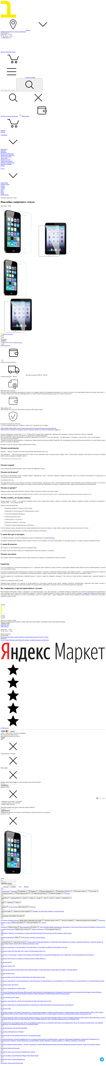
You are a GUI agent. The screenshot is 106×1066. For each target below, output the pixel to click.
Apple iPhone (4, 183)
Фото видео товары (6, 156)
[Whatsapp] (63, 50)
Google (3, 189)
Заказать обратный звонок (8, 52)
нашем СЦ (87, 593)
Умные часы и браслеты (7, 155)
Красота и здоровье (6, 164)
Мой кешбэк (25, 116)
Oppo (2, 193)
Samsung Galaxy (5, 184)
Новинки (3, 150)
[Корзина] (13, 129)
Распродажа (4, 149)
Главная (3, 130)
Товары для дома (5, 159)
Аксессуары (4, 158)
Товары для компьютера (7, 162)
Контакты (52, 538)
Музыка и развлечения (7, 153)
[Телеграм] (13, 50)
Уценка (3, 165)
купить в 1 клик (17, 342)
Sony (2, 190)
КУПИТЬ (3, 341)
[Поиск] (29, 84)
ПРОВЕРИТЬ (4, 785)
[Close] (13, 752)
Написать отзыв (5, 623)
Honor (2, 192)
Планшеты (4, 152)
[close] (105, 798)
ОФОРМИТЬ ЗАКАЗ (6, 883)
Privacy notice (101, 798)
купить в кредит (5, 345)
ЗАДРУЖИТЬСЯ (5, 810)
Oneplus (3, 187)
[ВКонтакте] (38, 50)
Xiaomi (3, 186)
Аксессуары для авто (7, 161)
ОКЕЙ (2, 737)
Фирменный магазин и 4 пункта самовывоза (13, 31)
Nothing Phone (5, 195)
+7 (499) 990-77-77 (6, 37)
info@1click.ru (5, 626)
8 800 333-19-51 (5, 625)
